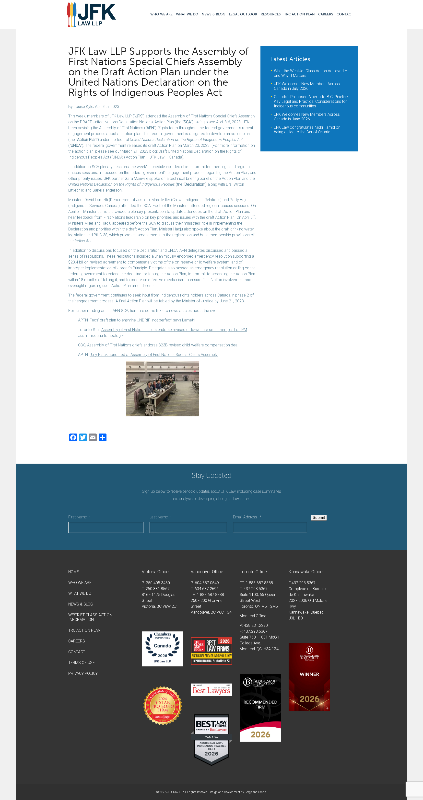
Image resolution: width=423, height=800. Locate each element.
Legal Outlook (243, 14)
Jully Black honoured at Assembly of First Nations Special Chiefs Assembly (154, 354)
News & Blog (213, 14)
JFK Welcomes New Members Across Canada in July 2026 (307, 86)
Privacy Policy (83, 673)
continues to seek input (130, 295)
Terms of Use (81, 662)
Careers (325, 14)
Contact (345, 14)
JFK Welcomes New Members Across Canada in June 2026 (307, 116)
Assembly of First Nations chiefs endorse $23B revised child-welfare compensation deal (162, 345)
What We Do (187, 14)
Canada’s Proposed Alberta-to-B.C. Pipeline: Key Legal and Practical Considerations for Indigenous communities (311, 101)
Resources (271, 14)
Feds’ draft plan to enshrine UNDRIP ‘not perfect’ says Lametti (142, 320)
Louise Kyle (83, 106)
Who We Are (161, 14)
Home (73, 572)
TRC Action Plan (299, 14)
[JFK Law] (91, 24)
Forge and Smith (255, 792)
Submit (319, 517)
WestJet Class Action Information (90, 617)
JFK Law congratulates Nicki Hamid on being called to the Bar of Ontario (307, 129)
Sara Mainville (136, 178)
